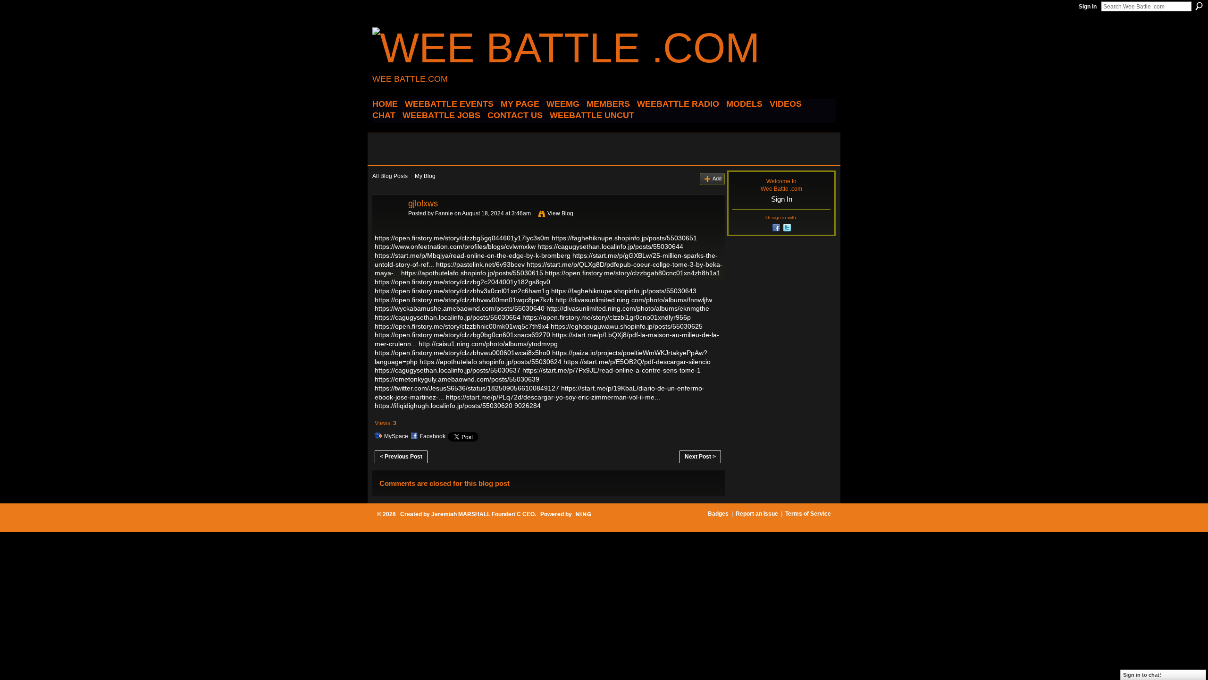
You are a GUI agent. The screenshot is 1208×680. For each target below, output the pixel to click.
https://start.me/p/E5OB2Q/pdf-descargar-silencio (637, 362)
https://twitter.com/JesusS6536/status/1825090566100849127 (467, 388)
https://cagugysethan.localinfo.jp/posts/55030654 (447, 317)
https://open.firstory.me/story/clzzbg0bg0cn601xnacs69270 (462, 335)
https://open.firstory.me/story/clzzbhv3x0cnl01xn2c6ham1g (462, 291)
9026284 (527, 405)
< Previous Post (401, 456)
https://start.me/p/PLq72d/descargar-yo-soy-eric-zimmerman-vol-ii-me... (553, 397)
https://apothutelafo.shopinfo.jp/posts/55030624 (490, 362)
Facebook (432, 436)
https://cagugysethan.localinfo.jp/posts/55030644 (610, 246)
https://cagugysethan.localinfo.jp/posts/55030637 (447, 370)
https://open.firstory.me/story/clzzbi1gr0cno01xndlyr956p (606, 317)
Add (717, 178)
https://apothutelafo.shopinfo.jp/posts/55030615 (472, 273)
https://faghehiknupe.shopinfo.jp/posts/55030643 (623, 291)
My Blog (425, 176)
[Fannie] (387, 224)
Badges (718, 513)
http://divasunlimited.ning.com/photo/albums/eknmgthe (627, 308)
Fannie (444, 213)
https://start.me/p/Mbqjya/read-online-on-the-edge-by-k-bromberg (472, 255)
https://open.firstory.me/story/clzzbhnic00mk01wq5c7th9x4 (462, 326)
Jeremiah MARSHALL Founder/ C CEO (483, 514)
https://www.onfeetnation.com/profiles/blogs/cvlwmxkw (455, 246)
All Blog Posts (390, 176)
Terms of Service (808, 513)
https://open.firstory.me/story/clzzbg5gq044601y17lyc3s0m (462, 238)
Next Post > (700, 456)
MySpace (396, 436)
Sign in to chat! (1142, 675)
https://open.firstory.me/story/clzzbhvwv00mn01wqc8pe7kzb (464, 300)
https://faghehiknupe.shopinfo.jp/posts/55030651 (624, 238)
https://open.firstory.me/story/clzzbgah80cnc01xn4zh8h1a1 (633, 273)
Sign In (1088, 6)
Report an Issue (757, 513)
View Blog (560, 213)
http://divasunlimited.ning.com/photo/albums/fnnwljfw (633, 300)
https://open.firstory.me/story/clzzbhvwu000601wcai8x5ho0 (462, 353)
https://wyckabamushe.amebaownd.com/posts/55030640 (460, 308)
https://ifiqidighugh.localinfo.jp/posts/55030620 (443, 405)
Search (1199, 6)
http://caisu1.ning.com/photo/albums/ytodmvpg (488, 344)
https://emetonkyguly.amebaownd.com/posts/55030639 (457, 379)
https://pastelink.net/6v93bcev (480, 264)
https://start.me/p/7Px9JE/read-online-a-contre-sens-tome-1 (611, 370)
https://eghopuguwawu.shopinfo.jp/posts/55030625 (627, 326)
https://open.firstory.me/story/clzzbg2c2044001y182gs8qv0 (462, 282)
